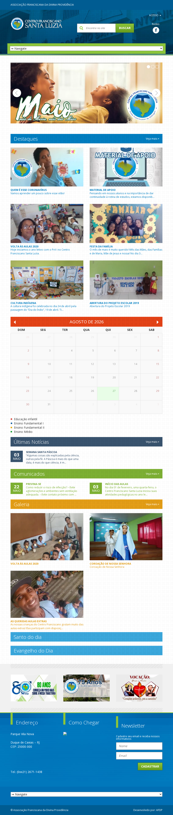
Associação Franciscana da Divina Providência (42, 5)
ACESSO (154, 15)
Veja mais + (152, 138)
